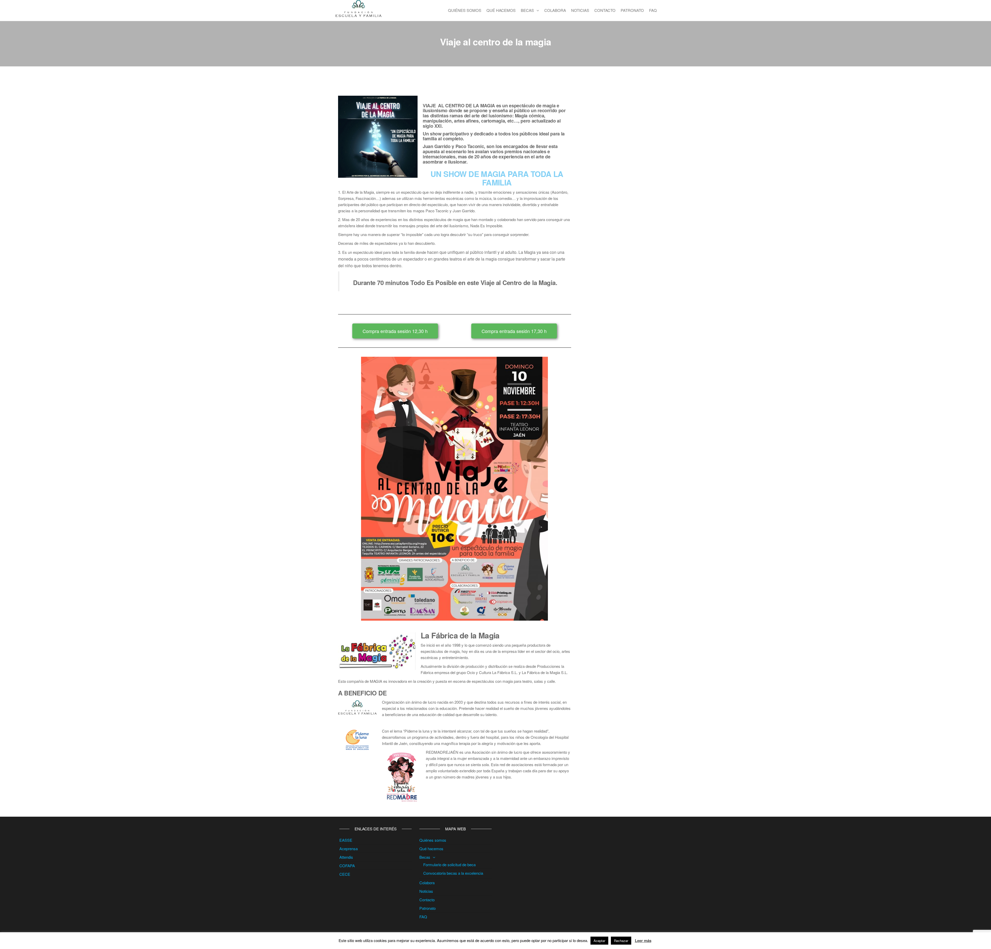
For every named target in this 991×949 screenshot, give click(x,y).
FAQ (653, 10)
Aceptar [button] (599, 940)
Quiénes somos (464, 10)
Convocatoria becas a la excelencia (453, 873)
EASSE (345, 840)
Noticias (580, 10)
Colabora (555, 10)
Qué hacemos (501, 10)
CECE (344, 874)
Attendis (346, 857)
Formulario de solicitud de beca (449, 864)
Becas (527, 10)
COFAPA (347, 865)
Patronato (632, 10)
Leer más (643, 940)
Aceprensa (348, 848)
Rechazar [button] (621, 940)
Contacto (605, 10)
